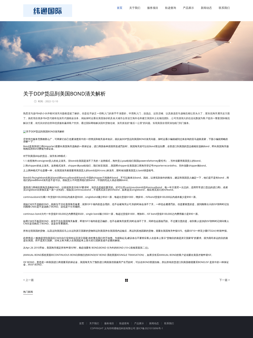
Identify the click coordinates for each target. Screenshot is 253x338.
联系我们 (224, 8)
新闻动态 (206, 8)
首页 (119, 8)
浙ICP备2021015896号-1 (149, 328)
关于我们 (134, 8)
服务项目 (152, 8)
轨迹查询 (170, 8)
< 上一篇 (28, 280)
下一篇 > (224, 280)
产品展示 (188, 8)
